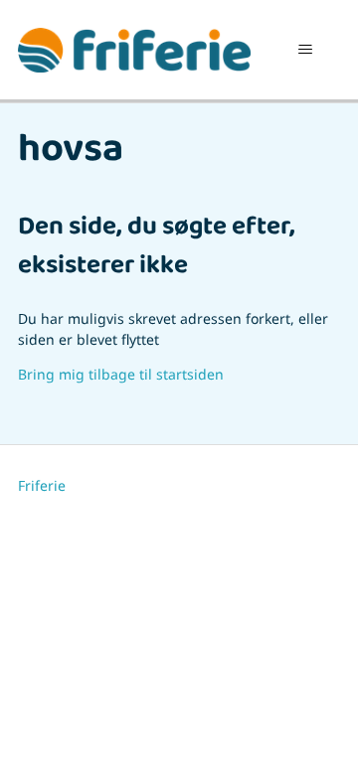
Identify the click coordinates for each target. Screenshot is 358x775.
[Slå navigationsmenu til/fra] (304, 50)
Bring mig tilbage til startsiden (121, 374)
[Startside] (134, 50)
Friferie (42, 485)
